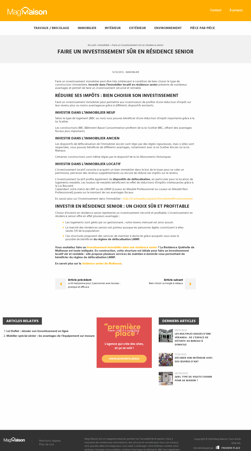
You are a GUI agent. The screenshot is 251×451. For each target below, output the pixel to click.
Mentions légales (50, 441)
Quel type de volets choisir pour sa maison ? (193, 379)
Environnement (168, 28)
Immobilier (87, 28)
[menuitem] (215, 10)
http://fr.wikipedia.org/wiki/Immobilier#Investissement (158, 198)
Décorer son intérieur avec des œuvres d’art (194, 360)
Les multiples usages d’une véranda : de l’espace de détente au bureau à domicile (193, 339)
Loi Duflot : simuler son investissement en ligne (37, 331)
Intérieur (113, 28)
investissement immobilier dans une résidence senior (122, 247)
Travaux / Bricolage (51, 28)
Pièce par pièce (202, 28)
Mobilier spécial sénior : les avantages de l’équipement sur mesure (50, 336)
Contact (215, 10)
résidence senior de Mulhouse (101, 263)
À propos (236, 10)
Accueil (92, 45)
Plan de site (46, 444)
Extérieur (137, 28)
